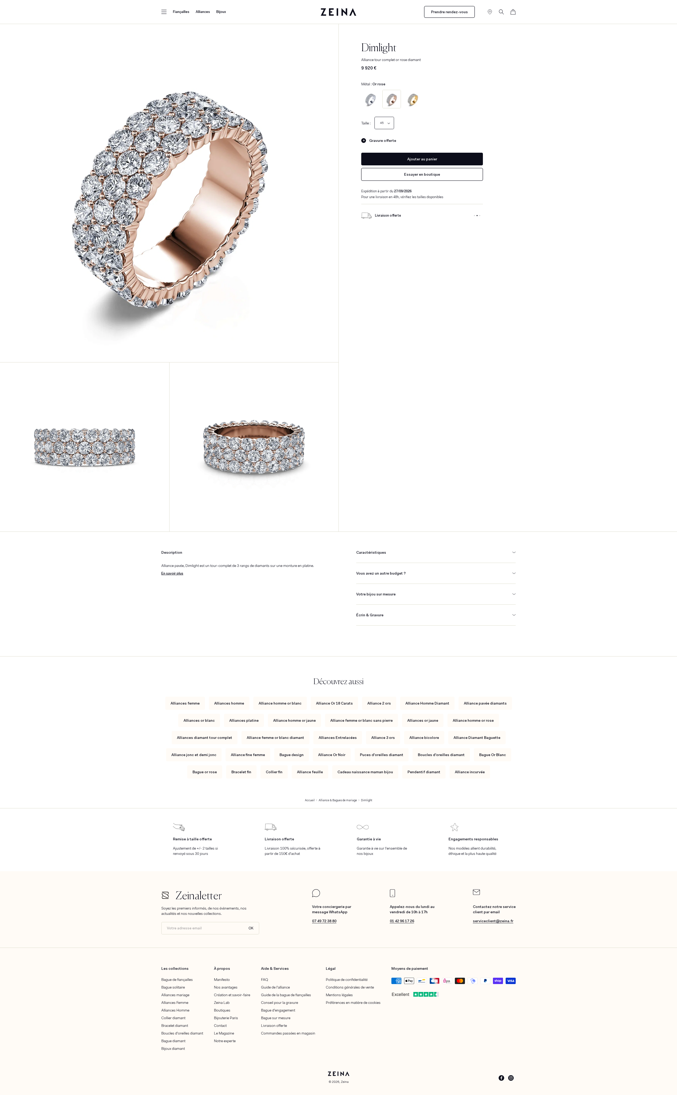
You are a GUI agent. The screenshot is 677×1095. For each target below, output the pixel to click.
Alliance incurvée (470, 772)
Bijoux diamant (173, 1048)
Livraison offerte (274, 1025)
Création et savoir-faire (232, 995)
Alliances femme (185, 703)
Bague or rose (205, 772)
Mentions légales (339, 995)
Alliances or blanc (199, 720)
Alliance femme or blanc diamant (275, 737)
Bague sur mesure (275, 1018)
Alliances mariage (175, 995)
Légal (331, 968)
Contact (220, 1025)
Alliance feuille (310, 772)
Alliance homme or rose (473, 720)
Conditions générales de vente (350, 987)
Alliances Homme (175, 1010)
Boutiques (222, 1010)
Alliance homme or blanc (280, 703)
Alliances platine (244, 720)
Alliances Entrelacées (338, 737)
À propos (222, 968)
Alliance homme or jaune (294, 720)
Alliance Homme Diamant (427, 703)
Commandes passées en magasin (288, 1033)
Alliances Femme (174, 1002)
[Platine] (370, 99)
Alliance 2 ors (379, 703)
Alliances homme (229, 703)
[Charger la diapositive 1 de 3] (474, 215)
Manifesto (222, 979)
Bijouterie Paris (226, 1018)
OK (251, 928)
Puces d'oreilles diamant (381, 754)
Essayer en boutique (422, 174)
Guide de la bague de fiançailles (286, 995)
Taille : (365, 123)
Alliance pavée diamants (485, 703)
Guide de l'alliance (275, 987)
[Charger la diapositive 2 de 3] (477, 215)
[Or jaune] (413, 99)
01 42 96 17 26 (402, 921)
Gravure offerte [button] (382, 140)
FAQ (264, 979)
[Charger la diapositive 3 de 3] (479, 215)
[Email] (476, 893)
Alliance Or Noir (331, 754)
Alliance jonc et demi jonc (193, 754)
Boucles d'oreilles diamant (441, 754)
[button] (164, 12)
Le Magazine (224, 1033)
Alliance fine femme (248, 754)
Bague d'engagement (278, 1010)
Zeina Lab (222, 1002)
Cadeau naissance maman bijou (365, 772)
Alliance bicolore (424, 737)
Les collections (175, 968)
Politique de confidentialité (347, 979)
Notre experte (225, 1041)
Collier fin (274, 772)
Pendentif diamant (424, 772)
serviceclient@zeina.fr (493, 921)
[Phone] (392, 895)
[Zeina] (338, 12)
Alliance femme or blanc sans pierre (361, 720)
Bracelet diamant (174, 1025)
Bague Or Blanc (492, 754)
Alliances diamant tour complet (204, 737)
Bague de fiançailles (177, 979)
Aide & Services (275, 968)
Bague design (292, 754)
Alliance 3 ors (383, 737)
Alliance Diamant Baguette (477, 737)
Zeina (345, 1082)
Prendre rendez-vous (449, 12)
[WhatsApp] (316, 895)
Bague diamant (173, 1041)
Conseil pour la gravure (279, 1002)
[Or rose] (391, 99)
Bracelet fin (241, 772)
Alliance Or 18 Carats (334, 703)
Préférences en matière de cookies (353, 1002)
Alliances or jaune (422, 720)
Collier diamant (173, 1018)
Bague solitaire (173, 987)
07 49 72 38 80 (324, 921)
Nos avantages (225, 987)
